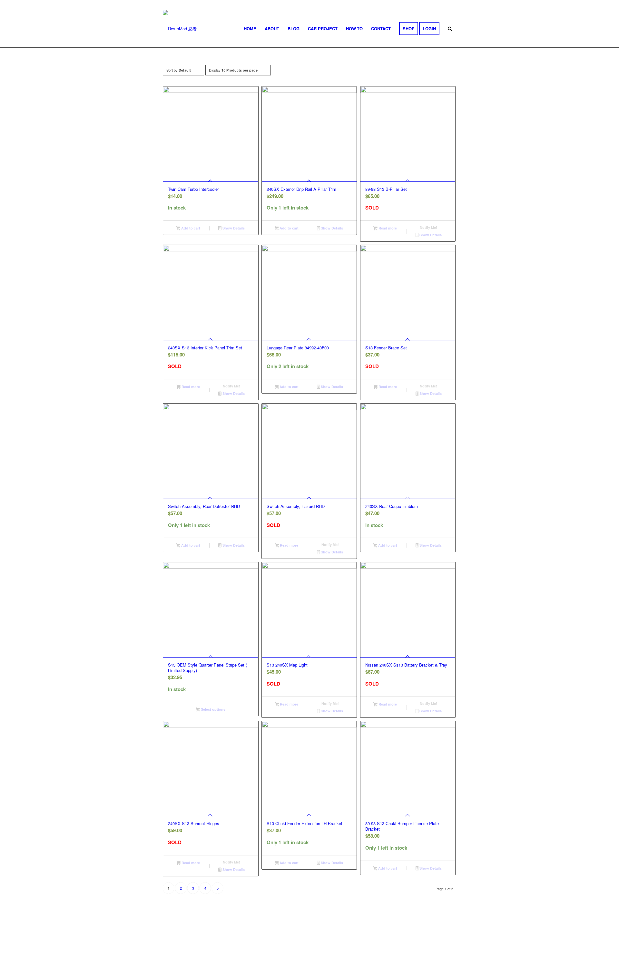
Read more (387, 228)
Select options (212, 709)
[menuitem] (250, 28)
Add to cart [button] (190, 228)
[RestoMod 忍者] (180, 28)
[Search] (450, 28)
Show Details (233, 228)
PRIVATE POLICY (335, 949)
